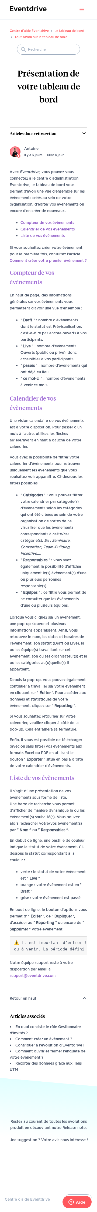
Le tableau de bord (69, 30)
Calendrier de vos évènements (47, 229)
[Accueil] (28, 12)
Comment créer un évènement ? (43, 1038)
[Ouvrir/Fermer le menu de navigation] (82, 9)
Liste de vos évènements (42, 235)
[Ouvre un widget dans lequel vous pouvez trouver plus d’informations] (77, 1202)
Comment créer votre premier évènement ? (48, 260)
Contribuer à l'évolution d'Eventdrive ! (49, 1045)
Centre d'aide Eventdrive (29, 30)
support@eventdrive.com (33, 975)
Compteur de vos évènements (47, 222)
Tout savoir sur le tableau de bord (41, 37)
